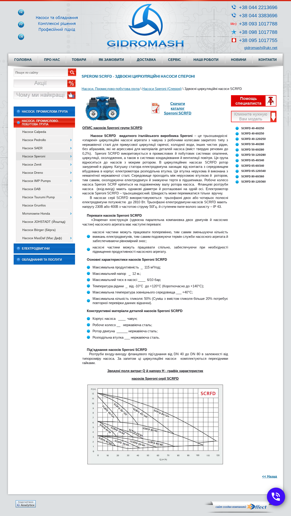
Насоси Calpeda (34, 132)
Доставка (146, 60)
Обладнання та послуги (42, 259)
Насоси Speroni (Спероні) (162, 89)
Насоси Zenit (31, 164)
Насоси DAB (31, 189)
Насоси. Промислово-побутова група (40, 122)
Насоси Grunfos (34, 205)
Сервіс (174, 60)
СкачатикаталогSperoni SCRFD (177, 108)
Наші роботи (205, 60)
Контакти (267, 60)
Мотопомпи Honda (36, 213)
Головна (23, 60)
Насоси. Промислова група (45, 111)
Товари (79, 60)
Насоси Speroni (33, 156)
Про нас (52, 60)
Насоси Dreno (32, 172)
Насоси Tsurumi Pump (38, 197)
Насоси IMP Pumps (36, 181)
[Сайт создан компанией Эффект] (240, 511)
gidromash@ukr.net (260, 48)
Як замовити (111, 60)
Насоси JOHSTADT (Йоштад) (43, 221)
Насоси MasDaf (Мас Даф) (42, 238)
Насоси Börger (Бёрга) (39, 230)
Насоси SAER (32, 148)
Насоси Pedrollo (34, 140)
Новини (238, 60)
